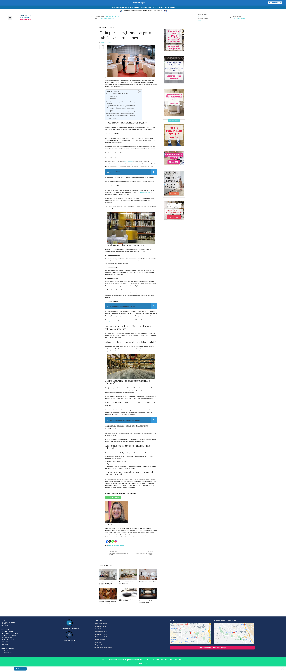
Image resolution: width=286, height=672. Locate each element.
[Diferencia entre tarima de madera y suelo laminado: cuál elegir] (108, 593)
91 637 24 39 (169, 660)
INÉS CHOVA (114, 118)
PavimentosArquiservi (106, 42)
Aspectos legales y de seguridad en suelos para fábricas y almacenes (121, 102)
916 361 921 (108, 16)
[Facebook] (107, 541)
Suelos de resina (113, 95)
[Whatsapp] (112, 541)
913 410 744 (115, 16)
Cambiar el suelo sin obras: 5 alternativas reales (126, 582)
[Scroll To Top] (282, 668)
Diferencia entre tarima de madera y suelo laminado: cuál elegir (107, 602)
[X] (109, 541)
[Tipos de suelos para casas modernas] (148, 574)
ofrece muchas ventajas (144, 192)
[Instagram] (115, 541)
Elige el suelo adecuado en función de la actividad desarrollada (123, 111)
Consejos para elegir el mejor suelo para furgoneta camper (147, 601)
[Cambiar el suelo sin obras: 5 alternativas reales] (128, 574)
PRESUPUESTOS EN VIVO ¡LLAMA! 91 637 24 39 (125, 7)
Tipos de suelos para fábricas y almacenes (117, 93)
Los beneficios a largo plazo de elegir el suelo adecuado (120, 113)
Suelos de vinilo (113, 98)
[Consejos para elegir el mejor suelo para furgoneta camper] (148, 593)
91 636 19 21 (146, 660)
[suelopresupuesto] (174, 135)
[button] (10, 18)
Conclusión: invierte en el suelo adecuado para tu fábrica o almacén (121, 116)
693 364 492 (111, 19)
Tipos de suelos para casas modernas (147, 581)
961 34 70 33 (180, 660)
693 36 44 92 (10, 652)
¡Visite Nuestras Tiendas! (238, 18)
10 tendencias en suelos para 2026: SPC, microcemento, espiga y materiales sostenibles (107, 583)
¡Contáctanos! (21, 669)
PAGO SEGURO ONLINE (69, 640)
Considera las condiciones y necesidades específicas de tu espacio (122, 109)
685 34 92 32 (201, 16)
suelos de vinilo (120, 545)
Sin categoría (102, 27)
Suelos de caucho (113, 96)
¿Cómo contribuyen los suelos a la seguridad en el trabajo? (122, 105)
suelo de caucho (128, 162)
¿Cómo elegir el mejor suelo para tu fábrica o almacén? (120, 107)
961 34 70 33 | (104, 19)
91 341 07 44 (158, 660)
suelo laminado (112, 545)
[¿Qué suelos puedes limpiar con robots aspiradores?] (128, 592)
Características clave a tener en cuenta (116, 100)
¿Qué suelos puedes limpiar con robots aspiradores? (126, 599)
